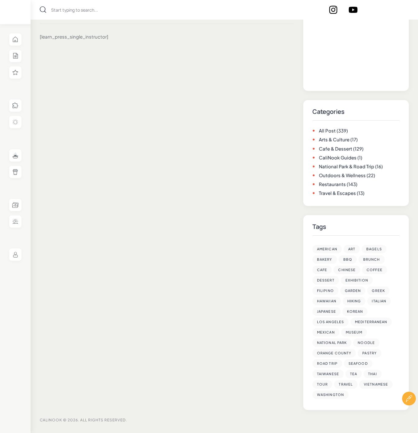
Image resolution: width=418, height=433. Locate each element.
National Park (332, 343)
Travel (346, 384)
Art (351, 249)
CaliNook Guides (337, 157)
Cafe (322, 270)
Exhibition (356, 280)
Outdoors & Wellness (342, 175)
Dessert (325, 280)
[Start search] (43, 9)
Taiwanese (328, 374)
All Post (327, 130)
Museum (354, 332)
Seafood (358, 363)
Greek (378, 291)
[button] (409, 417)
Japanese (326, 311)
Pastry (369, 353)
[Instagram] (333, 10)
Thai (372, 374)
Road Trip (327, 363)
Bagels (374, 249)
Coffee (375, 270)
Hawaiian (326, 301)
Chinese (347, 270)
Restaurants (332, 184)
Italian (379, 301)
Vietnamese (376, 384)
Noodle (366, 343)
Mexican (326, 332)
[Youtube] (353, 10)
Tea (353, 374)
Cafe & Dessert (335, 148)
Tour (322, 384)
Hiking (354, 301)
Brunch (371, 259)
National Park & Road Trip (346, 166)
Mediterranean (371, 322)
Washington (330, 395)
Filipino (325, 291)
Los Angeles (330, 322)
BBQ (347, 259)
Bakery (324, 259)
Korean (355, 311)
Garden (353, 291)
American (327, 249)
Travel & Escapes (337, 193)
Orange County (334, 353)
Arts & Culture (334, 139)
